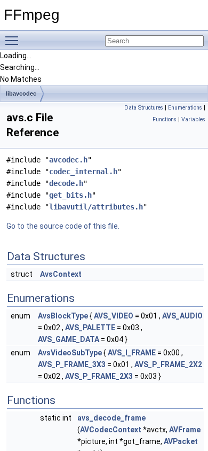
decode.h (66, 183)
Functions (165, 119)
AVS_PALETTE (90, 327)
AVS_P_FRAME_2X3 (99, 376)
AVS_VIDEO (113, 316)
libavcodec (21, 93)
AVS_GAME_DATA (68, 339)
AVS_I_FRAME (132, 352)
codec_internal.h (83, 171)
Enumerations (185, 107)
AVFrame (185, 429)
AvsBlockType (63, 316)
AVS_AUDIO (182, 316)
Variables (193, 119)
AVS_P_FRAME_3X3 (72, 364)
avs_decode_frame (111, 418)
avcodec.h (68, 159)
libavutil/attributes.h (96, 207)
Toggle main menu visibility (13, 40)
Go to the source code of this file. (62, 226)
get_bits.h (70, 195)
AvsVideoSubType (70, 352)
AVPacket (181, 441)
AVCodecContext (110, 429)
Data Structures (143, 107)
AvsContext (61, 274)
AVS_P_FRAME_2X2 (168, 364)
